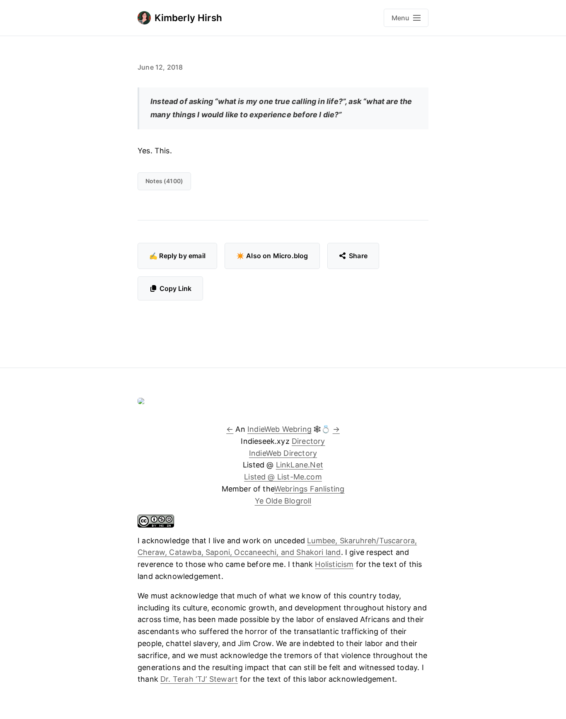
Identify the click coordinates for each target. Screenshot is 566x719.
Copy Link (175, 288)
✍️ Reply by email (177, 256)
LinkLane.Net (299, 464)
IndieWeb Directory (283, 453)
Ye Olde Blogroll (283, 500)
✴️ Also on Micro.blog (272, 256)
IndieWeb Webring (279, 429)
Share (358, 256)
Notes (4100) (164, 180)
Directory (308, 441)
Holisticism (334, 564)
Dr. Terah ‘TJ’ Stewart (199, 679)
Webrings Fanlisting (309, 488)
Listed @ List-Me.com (283, 476)
